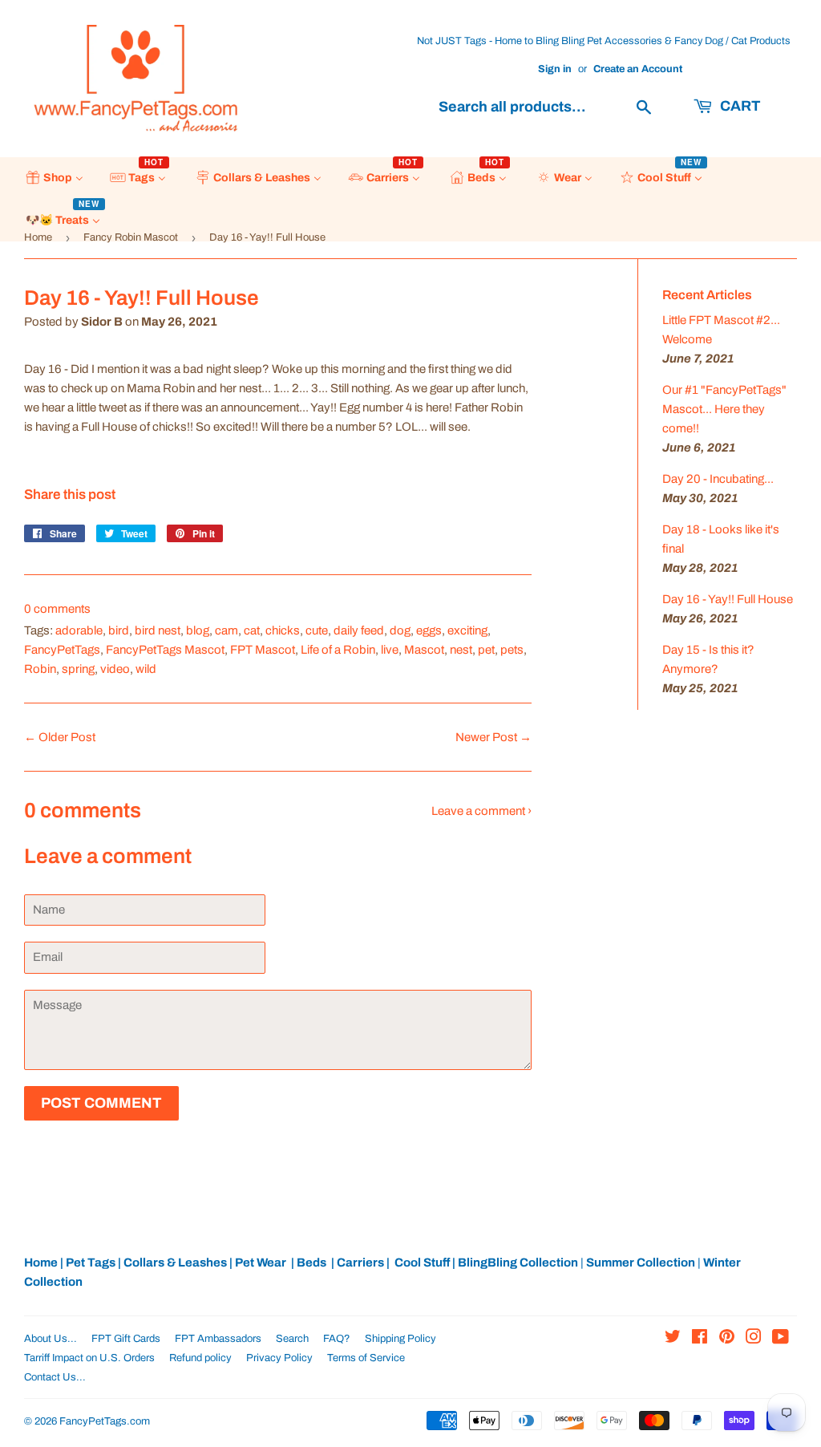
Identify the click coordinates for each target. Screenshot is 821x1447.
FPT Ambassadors (218, 1338)
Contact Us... (55, 1377)
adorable (79, 630)
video (115, 669)
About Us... (50, 1338)
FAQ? (336, 1338)
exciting (467, 630)
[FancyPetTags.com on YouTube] (780, 1338)
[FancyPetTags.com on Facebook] (699, 1338)
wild (145, 669)
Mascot (424, 649)
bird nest (157, 630)
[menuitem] (54, 178)
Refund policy (200, 1358)
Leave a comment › (481, 811)
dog (400, 630)
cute (316, 630)
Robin (40, 669)
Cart (739, 106)
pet (486, 649)
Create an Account (637, 69)
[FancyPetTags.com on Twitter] (673, 1338)
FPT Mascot (262, 649)
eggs (429, 630)
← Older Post (59, 737)
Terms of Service (366, 1358)
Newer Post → (493, 737)
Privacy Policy (279, 1358)
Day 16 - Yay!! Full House (727, 599)
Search (292, 1338)
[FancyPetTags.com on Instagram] (754, 1338)
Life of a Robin (338, 649)
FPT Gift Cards (125, 1338)
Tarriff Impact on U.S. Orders (89, 1358)
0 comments (57, 608)
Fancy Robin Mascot (130, 237)
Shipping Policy (400, 1338)
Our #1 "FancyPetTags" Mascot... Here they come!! (724, 409)
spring (78, 669)
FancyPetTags (62, 649)
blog (197, 630)
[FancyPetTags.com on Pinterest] (726, 1338)
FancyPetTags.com (104, 1421)
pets (512, 649)
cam (226, 630)
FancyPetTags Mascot (165, 649)
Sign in (555, 69)
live (389, 649)
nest (461, 649)
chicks (282, 630)
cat (252, 630)
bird (118, 630)
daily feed (359, 630)
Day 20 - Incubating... (718, 478)
